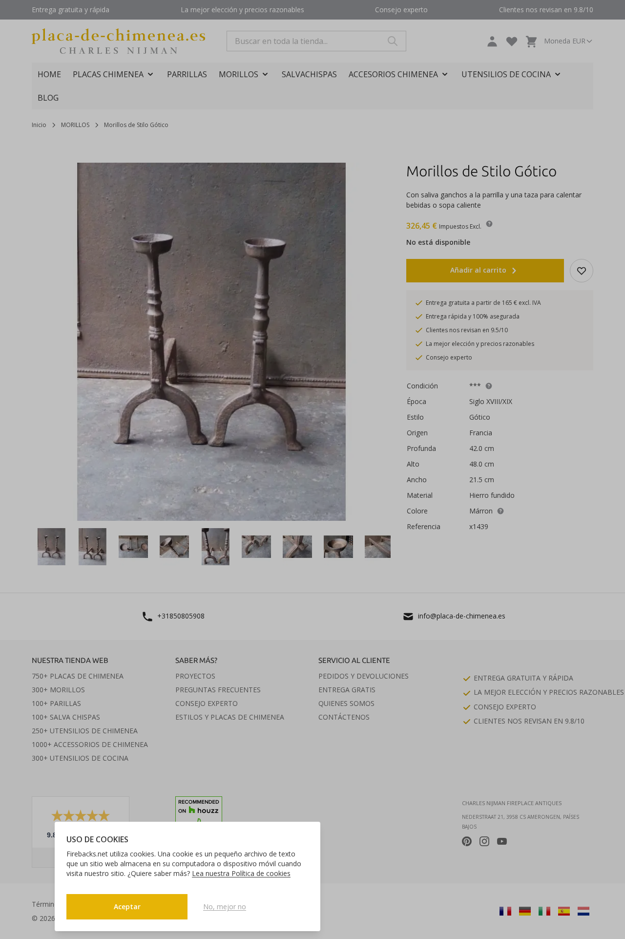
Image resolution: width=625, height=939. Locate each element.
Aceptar (127, 906)
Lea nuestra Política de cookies (241, 873)
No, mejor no (224, 906)
